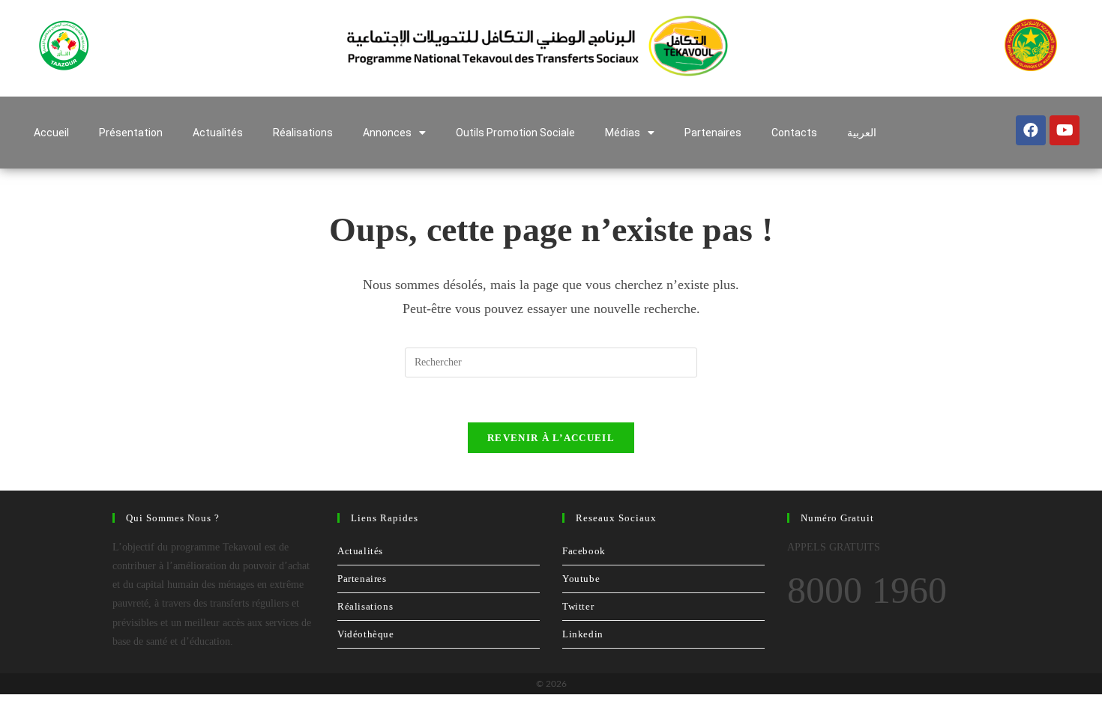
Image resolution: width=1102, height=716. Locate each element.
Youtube (581, 578)
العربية (861, 133)
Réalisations (303, 133)
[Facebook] (1031, 130)
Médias (622, 133)
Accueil (51, 133)
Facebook (584, 550)
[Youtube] (1065, 130)
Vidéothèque (365, 634)
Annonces (387, 133)
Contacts (794, 133)
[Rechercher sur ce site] (551, 361)
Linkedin (582, 634)
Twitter (578, 606)
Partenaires (712, 133)
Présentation (131, 133)
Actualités (218, 133)
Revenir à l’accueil (551, 437)
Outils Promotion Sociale (515, 133)
